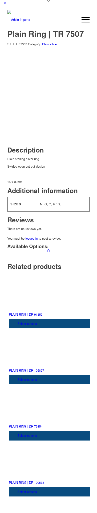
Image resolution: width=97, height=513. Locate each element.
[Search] (72, 19)
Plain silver (49, 44)
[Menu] (83, 19)
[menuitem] (72, 19)
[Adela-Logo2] (40, 19)
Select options (26, 323)
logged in (31, 238)
